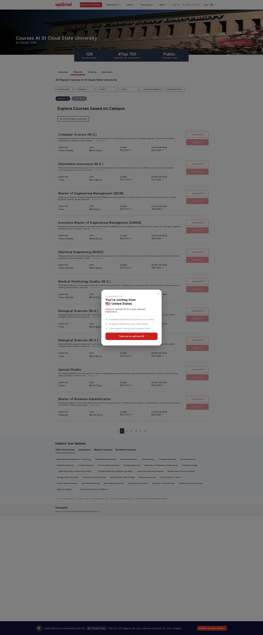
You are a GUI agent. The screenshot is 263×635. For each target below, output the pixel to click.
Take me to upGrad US (131, 336)
